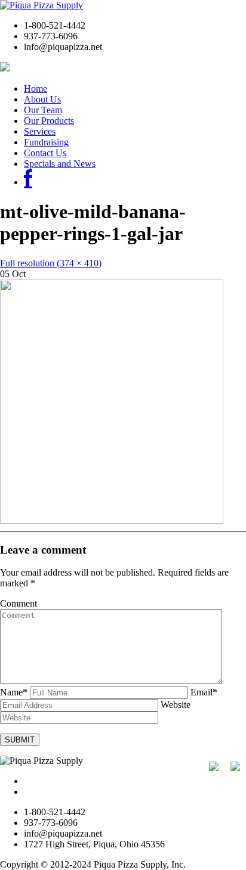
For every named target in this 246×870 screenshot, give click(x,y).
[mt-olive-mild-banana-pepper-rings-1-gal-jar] (111, 520)
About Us (42, 99)
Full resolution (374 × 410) (51, 263)
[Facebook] (28, 182)
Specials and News (60, 164)
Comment (18, 603)
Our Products (49, 121)
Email (203, 692)
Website (175, 705)
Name (13, 692)
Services (40, 131)
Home (35, 88)
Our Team (43, 110)
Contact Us (45, 153)
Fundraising (46, 142)
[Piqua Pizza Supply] (41, 5)
